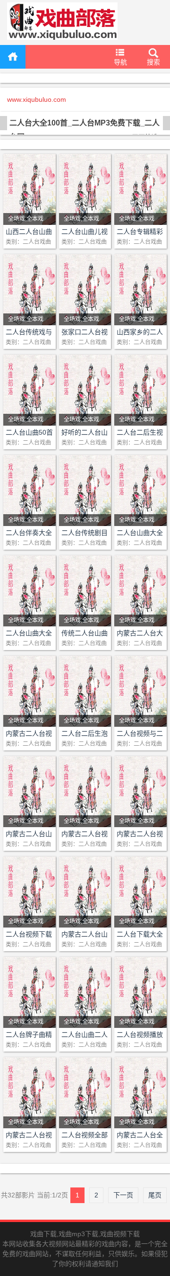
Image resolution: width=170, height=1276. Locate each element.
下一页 (123, 1195)
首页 (13, 57)
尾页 (155, 1195)
